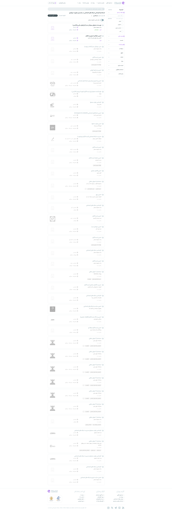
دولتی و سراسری (101, 3)
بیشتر (80, 3)
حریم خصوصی (81, 501)
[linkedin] (119, 508)
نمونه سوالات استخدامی (118, 499)
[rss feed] (123, 508)
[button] (115, 21)
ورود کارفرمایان (100, 497)
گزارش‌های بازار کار (99, 501)
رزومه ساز (93, 3)
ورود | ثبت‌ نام (52, 3)
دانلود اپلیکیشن (81, 499)
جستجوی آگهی (109, 3)
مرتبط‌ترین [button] (95, 16)
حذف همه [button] (110, 9)
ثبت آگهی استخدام (52, 15)
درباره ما (82, 495)
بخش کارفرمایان (62, 3)
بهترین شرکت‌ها (86, 3)
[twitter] (112, 508)
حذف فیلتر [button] (110, 18)
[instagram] (108, 508)
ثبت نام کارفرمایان (99, 499)
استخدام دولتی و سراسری (118, 501)
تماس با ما (82, 497)
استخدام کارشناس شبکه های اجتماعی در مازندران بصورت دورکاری (87, 13)
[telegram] (116, 508)
